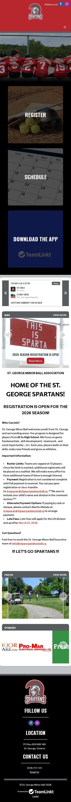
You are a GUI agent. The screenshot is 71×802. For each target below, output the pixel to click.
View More (60, 315)
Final (56, 283)
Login (36, 796)
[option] (35, 293)
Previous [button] (5, 293)
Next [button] (65, 293)
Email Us (34, 772)
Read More (35, 360)
